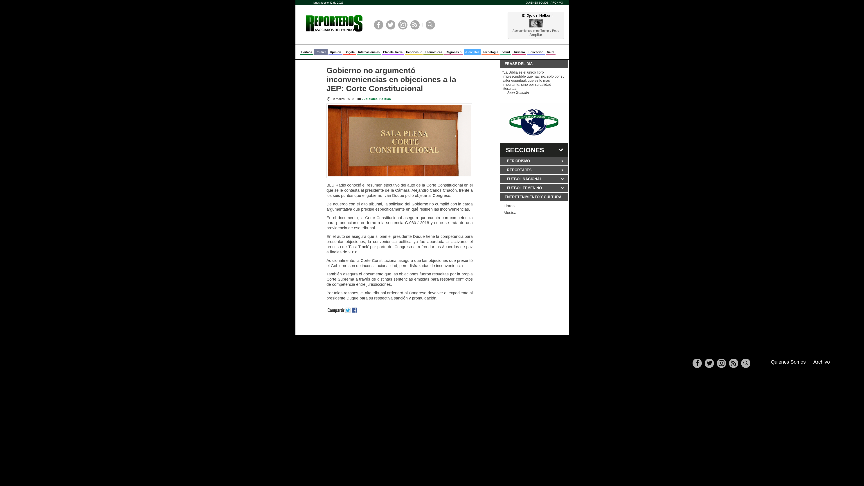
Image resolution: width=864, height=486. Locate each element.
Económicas (433, 52)
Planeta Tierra (393, 52)
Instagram (402, 24)
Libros (509, 206)
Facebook (378, 24)
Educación (536, 52)
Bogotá (350, 52)
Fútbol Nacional (524, 179)
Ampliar (535, 34)
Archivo (557, 2)
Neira (550, 52)
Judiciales (472, 52)
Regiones (452, 52)
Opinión (335, 52)
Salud (506, 52)
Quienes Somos (537, 2)
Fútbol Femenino (524, 188)
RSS (415, 24)
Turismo (519, 52)
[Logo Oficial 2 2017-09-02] (534, 122)
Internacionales (369, 52)
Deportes (412, 52)
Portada (306, 52)
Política (321, 52)
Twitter (390, 24)
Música (510, 212)
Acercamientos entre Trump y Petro (536, 30)
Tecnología (490, 52)
